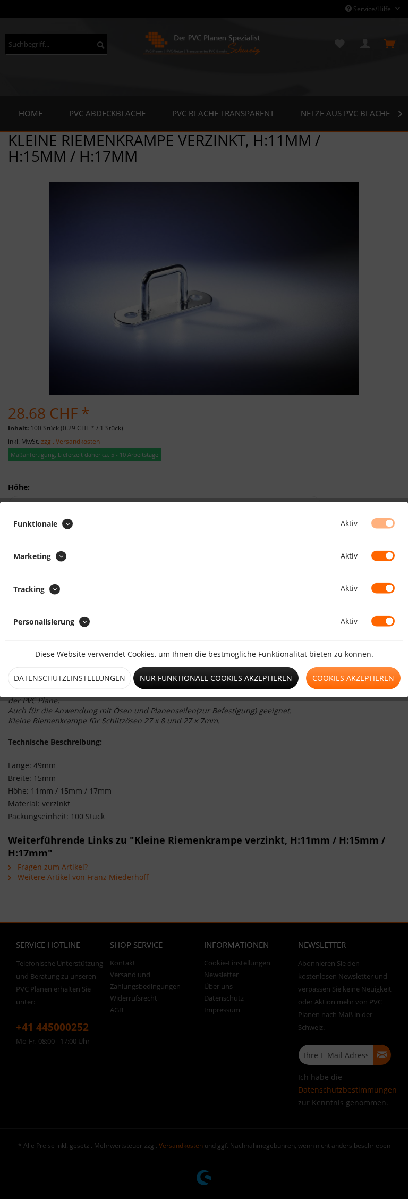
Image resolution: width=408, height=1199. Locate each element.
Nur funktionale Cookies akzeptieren (216, 677)
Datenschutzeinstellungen (69, 677)
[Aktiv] (383, 523)
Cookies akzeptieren (353, 677)
